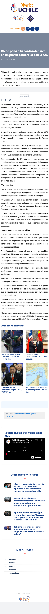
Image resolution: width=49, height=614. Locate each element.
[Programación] (28, 29)
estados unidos (24, 414)
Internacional (24, 96)
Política (12, 563)
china (16, 414)
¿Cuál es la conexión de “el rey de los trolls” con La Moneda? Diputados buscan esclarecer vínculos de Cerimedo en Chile (29, 487)
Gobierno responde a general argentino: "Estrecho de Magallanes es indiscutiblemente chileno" (29, 530)
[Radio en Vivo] (23, 29)
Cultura (11, 566)
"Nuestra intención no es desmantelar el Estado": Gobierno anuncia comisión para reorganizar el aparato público (29, 502)
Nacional (12, 559)
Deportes (12, 570)
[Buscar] (32, 29)
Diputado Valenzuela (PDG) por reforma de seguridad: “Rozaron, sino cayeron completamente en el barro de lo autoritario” (29, 516)
